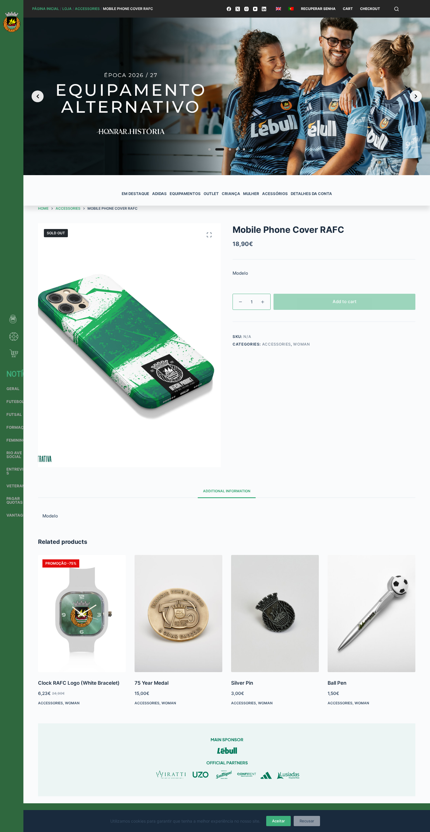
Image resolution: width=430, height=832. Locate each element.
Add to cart (345, 301)
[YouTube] (255, 9)
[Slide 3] (226, 149)
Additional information (226, 491)
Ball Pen (337, 683)
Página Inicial (45, 8)
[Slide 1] (209, 149)
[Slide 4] (236, 149)
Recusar (307, 821)
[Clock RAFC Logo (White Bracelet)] (82, 613)
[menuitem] (278, 9)
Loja (67, 8)
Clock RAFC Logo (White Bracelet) (79, 683)
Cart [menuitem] (348, 8)
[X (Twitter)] (237, 9)
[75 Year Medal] (178, 613)
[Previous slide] (38, 96)
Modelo (240, 273)
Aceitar (278, 821)
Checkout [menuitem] (370, 8)
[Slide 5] (243, 149)
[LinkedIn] (264, 9)
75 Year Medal (151, 683)
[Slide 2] (216, 149)
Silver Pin (242, 683)
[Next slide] (416, 96)
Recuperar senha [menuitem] (318, 8)
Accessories (87, 8)
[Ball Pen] (371, 613)
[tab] (227, 491)
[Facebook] (229, 9)
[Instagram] (246, 9)
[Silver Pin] (275, 613)
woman (301, 344)
